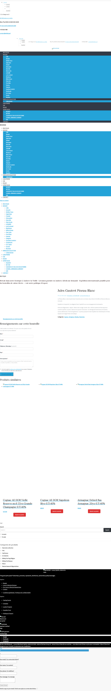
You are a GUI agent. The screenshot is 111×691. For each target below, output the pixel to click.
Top (1, 648)
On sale (4, 537)
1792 (7, 56)
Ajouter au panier (19, 514)
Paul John (8, 81)
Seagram (8, 87)
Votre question (4, 358)
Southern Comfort (10, 89)
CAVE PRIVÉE (6, 103)
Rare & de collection (7, 548)
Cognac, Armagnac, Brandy (71, 317)
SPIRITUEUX (6, 109)
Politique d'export (8, 613)
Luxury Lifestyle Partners (10, 585)
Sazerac (8, 85)
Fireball (7, 64)
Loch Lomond (9, 75)
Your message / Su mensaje (7, 677)
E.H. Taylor (8, 93)
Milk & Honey (9, 79)
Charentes (82, 317)
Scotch (7, 95)
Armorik (8, 58)
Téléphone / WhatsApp (8, 346)
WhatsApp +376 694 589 (73, 295)
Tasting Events (7, 600)
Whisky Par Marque (7, 561)
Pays (1, 352)
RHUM (5, 107)
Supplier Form (7, 610)
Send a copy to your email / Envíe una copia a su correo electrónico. (18, 688)
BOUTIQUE (6, 52)
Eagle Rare (8, 62)
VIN (4, 105)
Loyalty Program (7, 607)
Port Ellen (8, 83)
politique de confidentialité (15, 369)
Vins (3, 550)
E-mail (2, 340)
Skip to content (4, 200)
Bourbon (8, 97)
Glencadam (8, 66)
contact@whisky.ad (85, 295)
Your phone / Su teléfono (7, 671)
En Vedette (5, 556)
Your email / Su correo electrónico (9, 659)
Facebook (5, 639)
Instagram (6, 641)
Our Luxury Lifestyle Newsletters (12, 587)
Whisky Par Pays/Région (8, 558)
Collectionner (9, 101)
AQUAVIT (8, 111)
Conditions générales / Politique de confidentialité (17, 593)
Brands (5, 583)
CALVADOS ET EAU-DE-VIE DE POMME (15, 115)
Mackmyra (8, 77)
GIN (7, 119)
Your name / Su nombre (6, 665)
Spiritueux (5, 553)
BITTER (8, 113)
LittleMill (8, 73)
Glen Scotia (8, 71)
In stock (4, 534)
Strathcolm (8, 91)
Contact (5, 589)
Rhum (4, 564)
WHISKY (5, 54)
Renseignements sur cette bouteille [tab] (13, 319)
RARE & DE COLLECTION (9, 99)
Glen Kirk (8, 69)
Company (5, 603)
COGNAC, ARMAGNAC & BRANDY (13, 117)
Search (2, 527)
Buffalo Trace (9, 60)
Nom (1, 334)
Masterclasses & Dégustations (10, 566)
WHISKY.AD (3, 125)
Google (5, 637)
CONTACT (5, 121)
